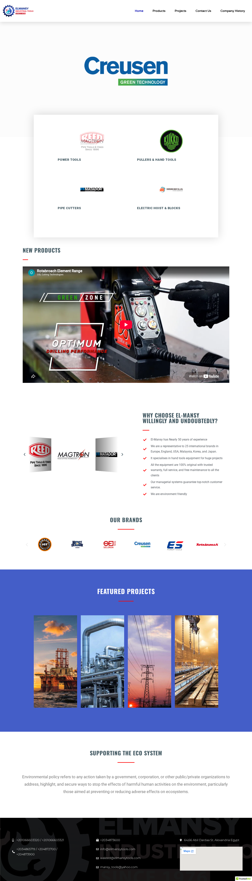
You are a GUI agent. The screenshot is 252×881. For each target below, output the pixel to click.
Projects (180, 11)
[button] (24, 454)
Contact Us (203, 11)
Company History (232, 11)
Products (159, 11)
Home (139, 11)
